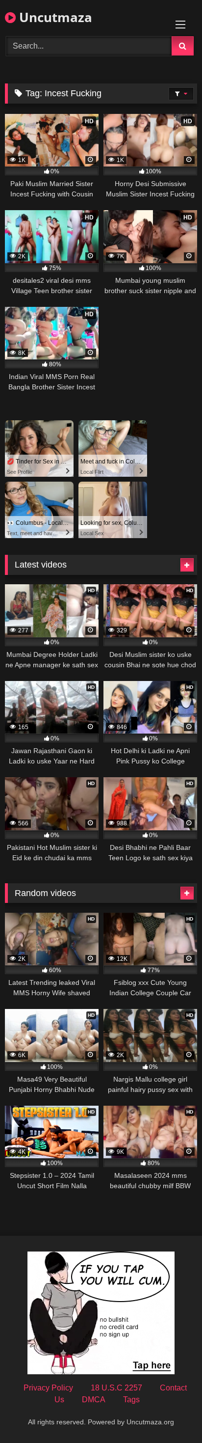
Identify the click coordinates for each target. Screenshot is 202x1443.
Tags (131, 1399)
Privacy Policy (48, 1388)
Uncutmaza (54, 17)
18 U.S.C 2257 (116, 1388)
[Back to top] (171, 1413)
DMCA (93, 1399)
